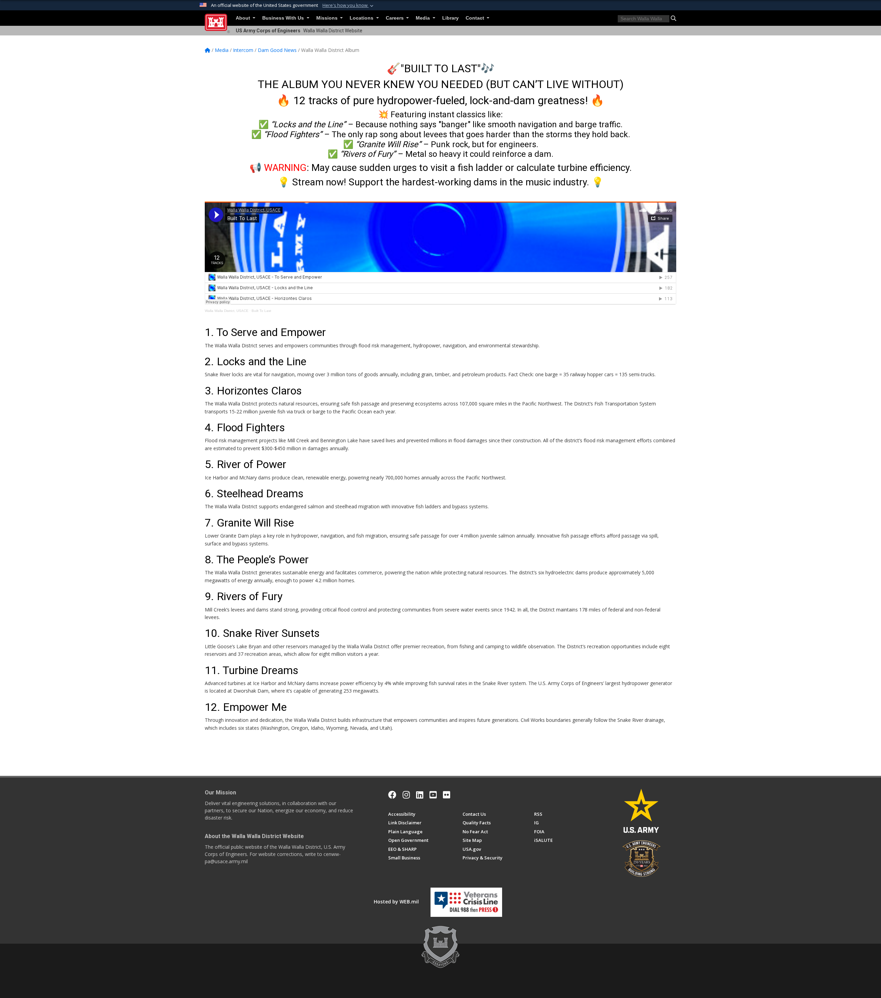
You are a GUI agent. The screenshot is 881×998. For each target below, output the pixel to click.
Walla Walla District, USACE (226, 311)
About (244, 18)
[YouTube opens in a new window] (433, 795)
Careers (395, 18)
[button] (348, 5)
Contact (476, 18)
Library (450, 18)
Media (423, 18)
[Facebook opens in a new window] (392, 795)
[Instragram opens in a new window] (406, 795)
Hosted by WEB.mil (396, 901)
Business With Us (283, 18)
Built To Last (261, 311)
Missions (327, 18)
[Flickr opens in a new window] (446, 795)
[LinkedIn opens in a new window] (419, 795)
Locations (362, 18)
